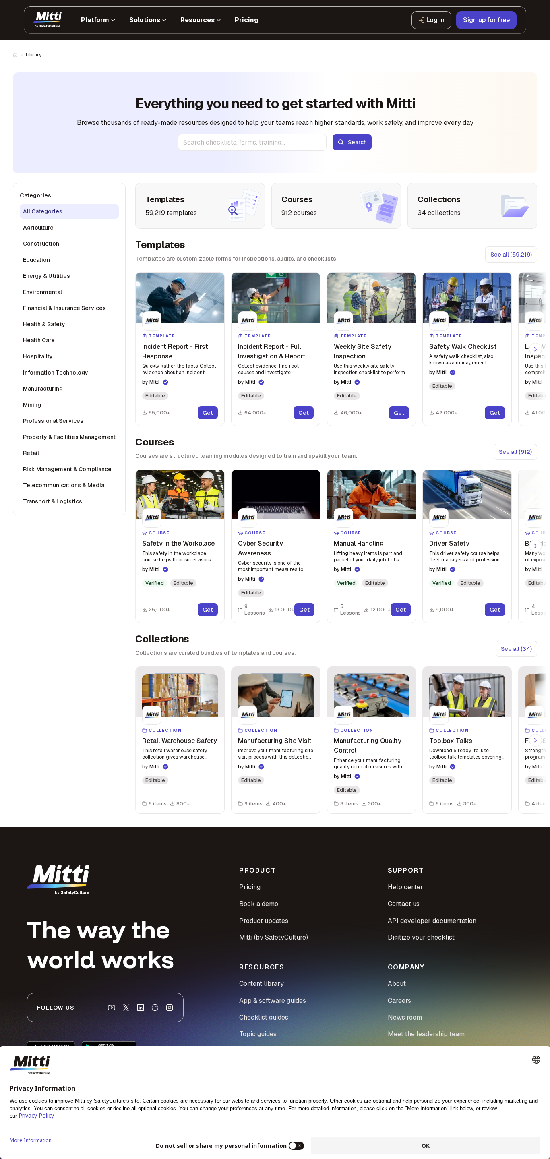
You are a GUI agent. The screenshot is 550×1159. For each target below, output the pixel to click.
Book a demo (258, 904)
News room (405, 1017)
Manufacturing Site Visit (275, 741)
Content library (261, 983)
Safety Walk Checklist (463, 346)
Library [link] (33, 55)
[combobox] (252, 142)
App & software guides (272, 1000)
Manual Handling (359, 543)
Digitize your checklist (421, 937)
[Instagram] (169, 1008)
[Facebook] (155, 1008)
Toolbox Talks (450, 741)
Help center (405, 887)
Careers (399, 1000)
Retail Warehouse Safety (179, 741)
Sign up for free (486, 20)
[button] (180, 349)
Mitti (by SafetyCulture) (273, 937)
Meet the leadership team (426, 1034)
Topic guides (258, 1034)
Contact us (404, 904)
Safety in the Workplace (178, 543)
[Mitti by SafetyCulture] (47, 20)
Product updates (263, 921)
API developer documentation (432, 921)
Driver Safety (449, 543)
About (397, 983)
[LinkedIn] (140, 1008)
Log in (435, 20)
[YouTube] (112, 1008)
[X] (126, 1008)
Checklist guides (263, 1017)
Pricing (250, 887)
